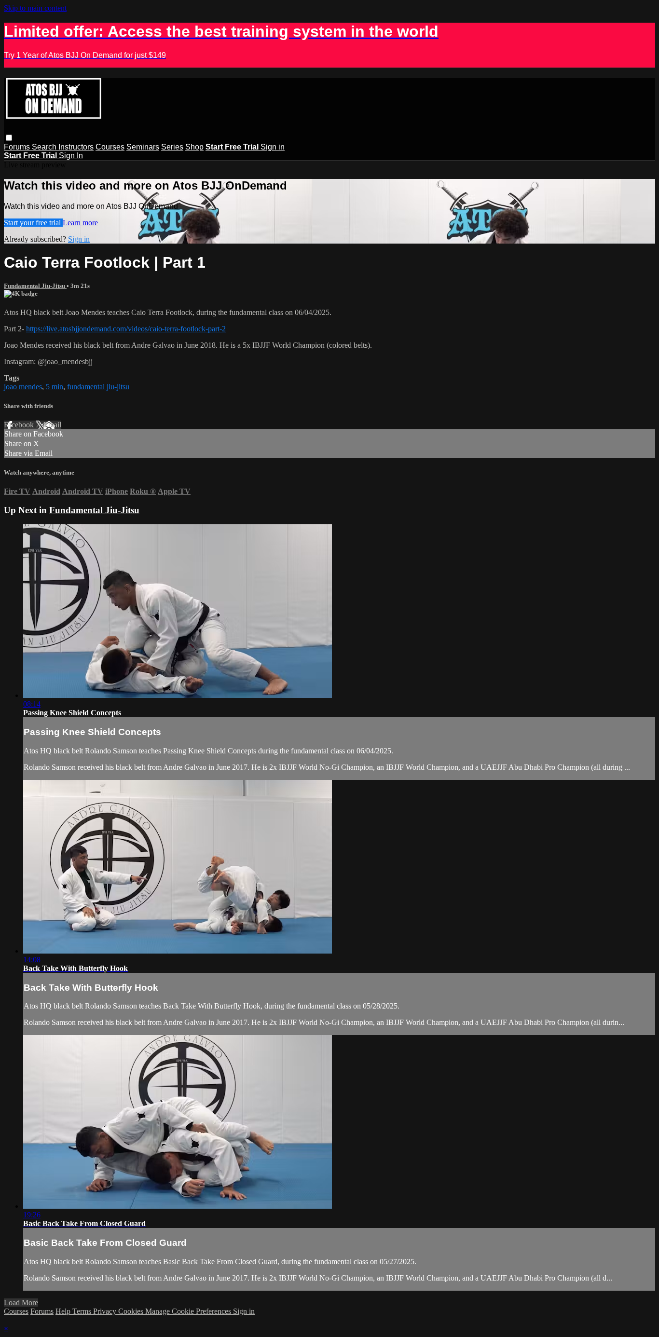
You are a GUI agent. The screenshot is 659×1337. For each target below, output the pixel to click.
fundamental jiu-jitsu (98, 386)
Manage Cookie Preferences (189, 1311)
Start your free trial (33, 222)
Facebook (20, 425)
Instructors (76, 147)
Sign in (273, 147)
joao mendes (23, 386)
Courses (110, 147)
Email (52, 425)
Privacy (105, 1311)
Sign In (71, 155)
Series (172, 147)
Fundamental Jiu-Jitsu (35, 285)
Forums (18, 147)
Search (45, 147)
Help (63, 1311)
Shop (194, 147)
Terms (82, 1311)
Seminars (142, 147)
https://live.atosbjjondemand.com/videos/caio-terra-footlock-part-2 (126, 329)
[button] (9, 138)
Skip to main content (35, 8)
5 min (54, 386)
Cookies (131, 1311)
